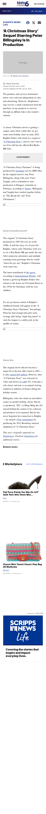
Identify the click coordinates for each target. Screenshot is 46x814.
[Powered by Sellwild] (39, 613)
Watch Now (38, 4)
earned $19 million (18, 374)
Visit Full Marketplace (34, 464)
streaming (20, 170)
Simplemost (8, 435)
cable (24, 381)
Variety (28, 188)
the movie (30, 272)
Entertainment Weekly (25, 275)
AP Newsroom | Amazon (20, 76)
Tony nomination (25, 419)
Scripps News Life (12, 23)
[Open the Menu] (4, 4)
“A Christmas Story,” (12, 141)
